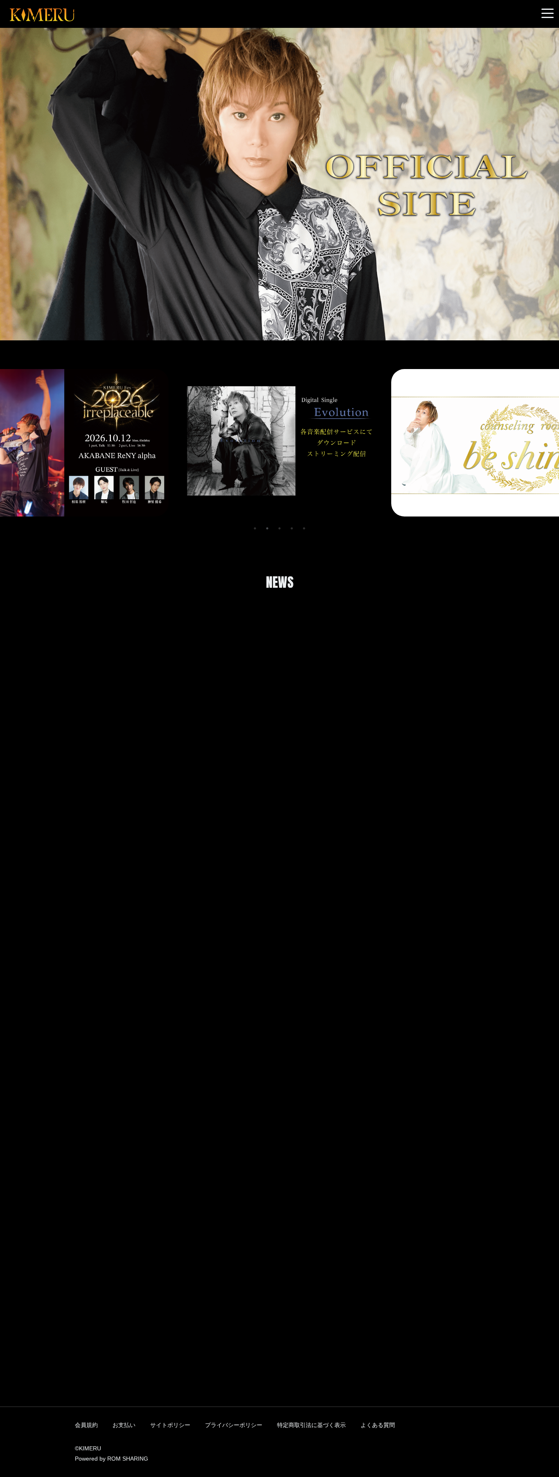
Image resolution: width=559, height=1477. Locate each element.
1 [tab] (255, 528)
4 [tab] (292, 528)
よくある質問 (378, 1425)
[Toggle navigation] (547, 14)
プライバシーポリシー (233, 1425)
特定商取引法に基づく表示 (311, 1425)
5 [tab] (304, 528)
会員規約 (86, 1425)
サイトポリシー (170, 1425)
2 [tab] (267, 528)
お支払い (124, 1425)
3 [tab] (279, 528)
